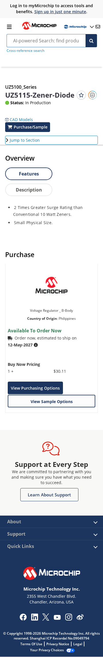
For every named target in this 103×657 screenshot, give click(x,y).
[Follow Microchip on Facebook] (23, 619)
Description (29, 190)
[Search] (91, 40)
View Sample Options (52, 401)
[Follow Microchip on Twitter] (45, 619)
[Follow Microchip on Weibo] (80, 618)
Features (29, 174)
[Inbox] (98, 26)
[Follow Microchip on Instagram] (68, 619)
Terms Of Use (31, 644)
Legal (77, 644)
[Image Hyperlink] (39, 29)
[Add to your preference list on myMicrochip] (81, 95)
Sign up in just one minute (60, 11)
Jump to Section (25, 140)
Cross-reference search (25, 50)
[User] (78, 27)
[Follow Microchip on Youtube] (57, 618)
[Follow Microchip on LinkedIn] (34, 619)
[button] (19, 115)
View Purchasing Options (35, 388)
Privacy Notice (57, 644)
